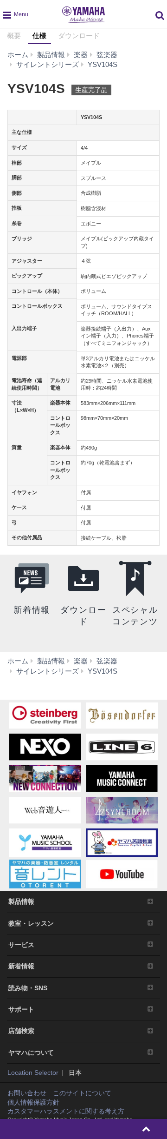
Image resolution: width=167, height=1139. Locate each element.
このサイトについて (82, 1093)
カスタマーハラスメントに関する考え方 (65, 1111)
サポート (21, 1009)
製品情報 (21, 901)
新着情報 (21, 966)
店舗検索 (21, 1030)
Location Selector (32, 1072)
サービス (21, 944)
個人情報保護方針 (33, 1102)
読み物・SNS (27, 988)
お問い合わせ (26, 1093)
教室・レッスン (31, 923)
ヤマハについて (31, 1052)
